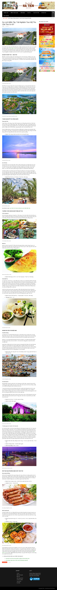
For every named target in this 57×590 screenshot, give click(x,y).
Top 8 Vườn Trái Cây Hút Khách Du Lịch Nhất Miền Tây (19, 208)
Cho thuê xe (6, 15)
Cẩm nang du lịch (20, 578)
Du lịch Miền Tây (12, 48)
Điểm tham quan (14, 12)
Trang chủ (5, 12)
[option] (31, 18)
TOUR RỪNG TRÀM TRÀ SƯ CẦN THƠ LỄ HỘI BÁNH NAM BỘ (17, 560)
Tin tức (29, 12)
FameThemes (52, 588)
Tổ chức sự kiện (20, 579)
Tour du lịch (19, 581)
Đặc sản (18, 576)
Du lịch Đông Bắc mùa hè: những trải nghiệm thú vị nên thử (19, 18)
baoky (3, 26)
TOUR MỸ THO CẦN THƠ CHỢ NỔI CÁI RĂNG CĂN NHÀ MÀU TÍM (17, 558)
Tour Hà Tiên (36, 12)
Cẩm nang (22, 12)
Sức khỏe (18, 582)
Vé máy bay (43, 12)
